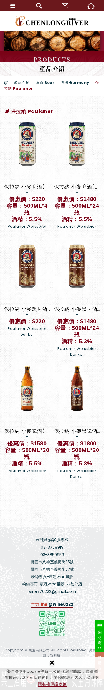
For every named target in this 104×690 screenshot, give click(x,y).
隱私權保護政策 (52, 684)
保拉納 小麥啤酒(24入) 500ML (77, 178)
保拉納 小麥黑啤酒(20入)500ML (77, 422)
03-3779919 (52, 547)
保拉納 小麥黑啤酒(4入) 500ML (27, 290)
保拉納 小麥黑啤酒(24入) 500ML (77, 300)
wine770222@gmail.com (52, 591)
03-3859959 (52, 555)
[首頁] (6, 83)
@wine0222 (60, 604)
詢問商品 (100, 640)
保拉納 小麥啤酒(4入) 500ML (27, 178)
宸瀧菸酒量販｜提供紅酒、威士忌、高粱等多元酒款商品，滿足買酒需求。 (52, 21)
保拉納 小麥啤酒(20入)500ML (27, 422)
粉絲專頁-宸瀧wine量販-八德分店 (52, 584)
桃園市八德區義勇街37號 (52, 569)
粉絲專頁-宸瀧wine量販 (52, 576)
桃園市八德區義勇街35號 (52, 562)
